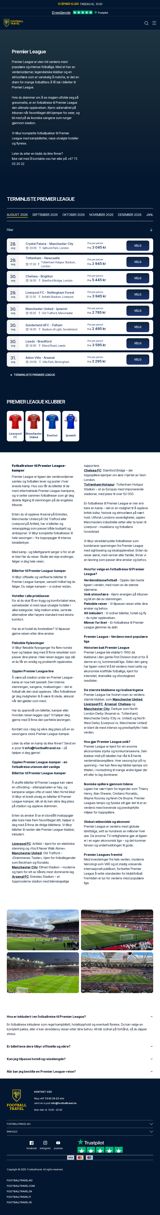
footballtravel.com (21, 1185)
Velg (137, 245)
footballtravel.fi (19, 1196)
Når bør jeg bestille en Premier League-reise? (41, 1071)
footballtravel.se (19, 1202)
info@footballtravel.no (64, 1103)
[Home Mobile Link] (13, 23)
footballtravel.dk (19, 1191)
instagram (45, 1148)
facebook (32, 1148)
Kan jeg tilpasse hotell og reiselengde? (36, 1059)
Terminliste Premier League (34, 374)
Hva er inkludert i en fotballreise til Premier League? (46, 1017)
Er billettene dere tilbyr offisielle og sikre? (38, 1046)
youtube (58, 1148)
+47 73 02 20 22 (49, 1098)
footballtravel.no (20, 1180)
